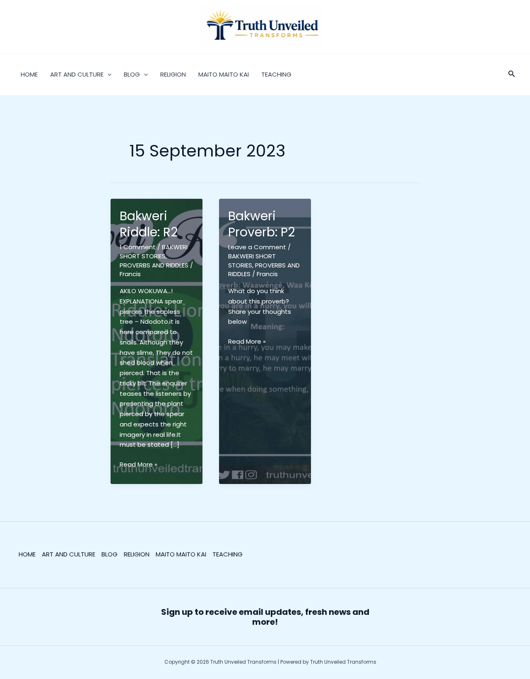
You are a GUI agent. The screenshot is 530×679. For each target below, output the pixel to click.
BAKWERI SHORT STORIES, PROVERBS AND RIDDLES (154, 256)
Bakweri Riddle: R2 (149, 224)
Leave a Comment (257, 247)
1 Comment (138, 247)
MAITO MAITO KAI (223, 74)
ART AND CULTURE (77, 74)
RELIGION (173, 74)
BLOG (132, 74)
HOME (29, 74)
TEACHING (276, 74)
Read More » (138, 465)
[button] (107, 74)
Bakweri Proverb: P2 (261, 224)
